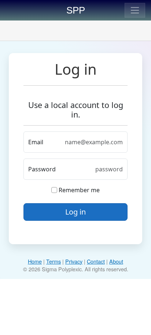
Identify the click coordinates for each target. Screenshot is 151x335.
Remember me (78, 190)
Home (35, 261)
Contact (96, 261)
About (116, 261)
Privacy (73, 261)
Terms (53, 261)
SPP (75, 10)
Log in (75, 212)
